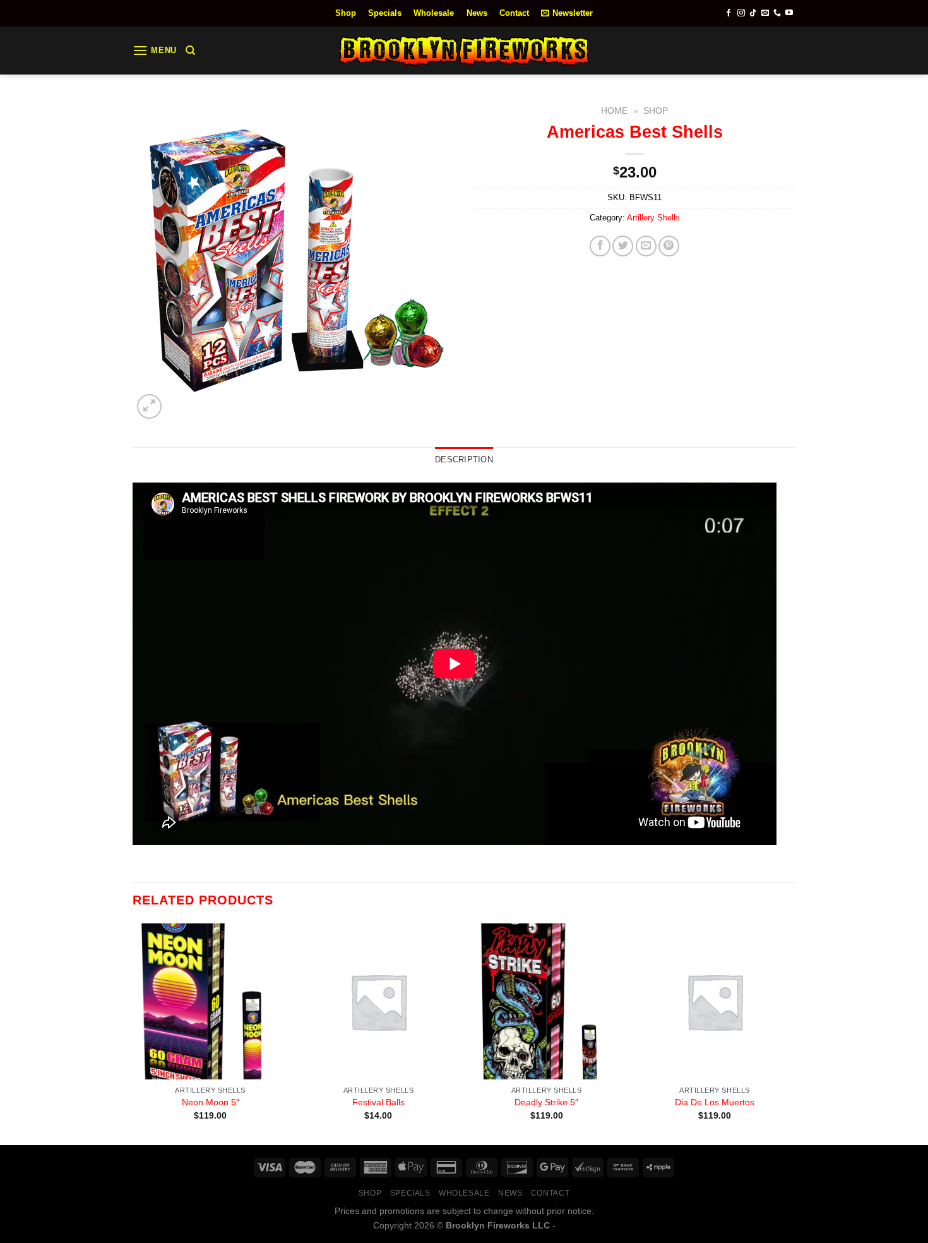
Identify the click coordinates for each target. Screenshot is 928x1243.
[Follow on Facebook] (728, 13)
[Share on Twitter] (622, 246)
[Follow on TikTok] (753, 13)
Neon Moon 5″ (210, 1102)
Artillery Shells (653, 217)
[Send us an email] (765, 13)
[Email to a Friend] (646, 246)
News (477, 13)
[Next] (791, 1033)
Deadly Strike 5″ (546, 1102)
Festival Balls (378, 1102)
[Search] (190, 51)
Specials (385, 13)
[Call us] (777, 13)
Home (614, 111)
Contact (514, 13)
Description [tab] (464, 459)
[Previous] (133, 1033)
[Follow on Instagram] (741, 13)
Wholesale (433, 13)
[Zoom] (149, 406)
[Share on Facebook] (600, 246)
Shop (345, 13)
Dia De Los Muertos (714, 1102)
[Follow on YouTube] (789, 13)
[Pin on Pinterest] (668, 246)
